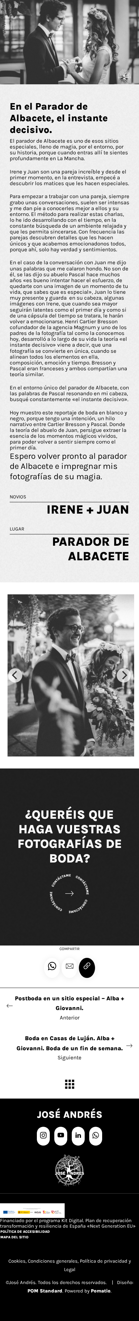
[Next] (124, 675)
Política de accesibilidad (25, 1232)
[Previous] (15, 675)
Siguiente (69, 1048)
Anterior (69, 1008)
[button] (69, 968)
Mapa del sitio (14, 1237)
